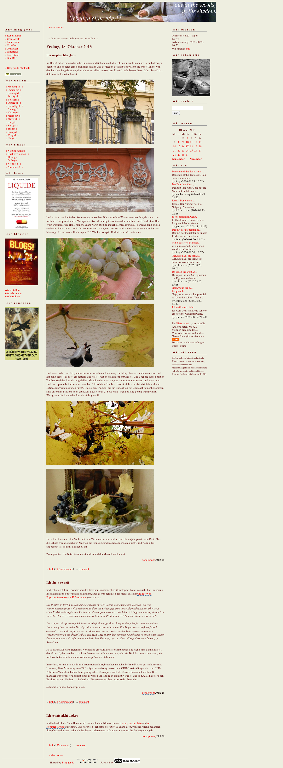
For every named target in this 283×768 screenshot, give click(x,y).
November (196, 159)
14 (174, 146)
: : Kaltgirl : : (12, 125)
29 (179, 154)
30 (183, 154)
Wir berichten (12, 296)
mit (188, 48)
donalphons (148, 560)
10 (187, 142)
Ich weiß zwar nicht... (184, 307)
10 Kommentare (64, 569)
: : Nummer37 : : (14, 167)
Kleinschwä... (183, 323)
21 (174, 150)
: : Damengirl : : (13, 90)
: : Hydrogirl (12, 112)
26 (195, 150)
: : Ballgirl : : (12, 122)
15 (179, 146)
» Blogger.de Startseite (17, 68)
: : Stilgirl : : (11, 128)
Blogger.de (68, 762)
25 (191, 150)
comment (84, 569)
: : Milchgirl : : (13, 116)
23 (183, 150)
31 (187, 154)
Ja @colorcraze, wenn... (185, 216)
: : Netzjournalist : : (16, 151)
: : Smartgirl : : (13, 96)
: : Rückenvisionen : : (17, 154)
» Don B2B (11, 58)
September (178, 159)
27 (200, 150)
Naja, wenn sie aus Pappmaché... (182, 289)
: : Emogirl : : (12, 132)
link (51, 569)
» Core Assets (12, 39)
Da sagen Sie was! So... (184, 272)
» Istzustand (11, 51)
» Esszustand (12, 55)
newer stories (56, 27)
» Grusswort (11, 48)
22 (179, 150)
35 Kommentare (64, 702)
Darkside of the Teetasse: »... (188, 171)
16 (183, 146)
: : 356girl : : (12, 135)
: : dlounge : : (12, 157)
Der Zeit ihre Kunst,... (184, 184)
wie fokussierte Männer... (186, 242)
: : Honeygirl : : (13, 93)
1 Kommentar (62, 745)
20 (200, 146)
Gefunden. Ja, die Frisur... (186, 255)
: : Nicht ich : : (13, 163)
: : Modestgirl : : (14, 86)
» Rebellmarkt (13, 35)
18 (191, 146)
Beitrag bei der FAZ (131, 723)
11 (191, 142)
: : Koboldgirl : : (14, 106)
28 (174, 154)
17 (187, 146)
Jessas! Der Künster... (183, 200)
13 (200, 142)
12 (195, 142)
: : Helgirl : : (11, 138)
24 (187, 150)
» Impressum (12, 42)
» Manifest (11, 45)
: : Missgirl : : (12, 119)
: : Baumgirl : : (13, 109)
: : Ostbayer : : (13, 160)
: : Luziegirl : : (13, 102)
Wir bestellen (12, 290)
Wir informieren (13, 293)
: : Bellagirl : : (13, 99)
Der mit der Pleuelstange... (186, 229)
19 (195, 146)
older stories (56, 755)
